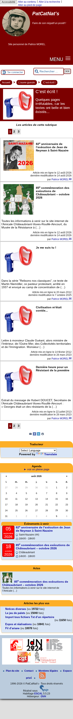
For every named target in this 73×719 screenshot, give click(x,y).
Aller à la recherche (49, 1)
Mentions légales (49, 670)
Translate (50, 454)
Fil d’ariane (12, 628)
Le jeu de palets (15, 613)
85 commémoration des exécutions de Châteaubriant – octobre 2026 (43, 546)
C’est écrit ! (49, 82)
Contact (29, 670)
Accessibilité (8, 2)
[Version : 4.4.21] (44, 690)
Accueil (6, 82)
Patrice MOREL (60, 179)
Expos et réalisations (18, 624)
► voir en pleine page (36, 469)
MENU (56, 59)
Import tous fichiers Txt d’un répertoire (29, 617)
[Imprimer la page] (42, 434)
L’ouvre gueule (26, 82)
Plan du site (13, 670)
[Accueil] (16, 38)
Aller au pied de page (30, 5)
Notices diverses (15, 608)
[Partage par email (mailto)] (30, 434)
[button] (68, 58)
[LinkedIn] (38, 434)
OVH (43, 696)
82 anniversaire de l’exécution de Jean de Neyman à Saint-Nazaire (43, 529)
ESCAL (38, 693)
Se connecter (15, 72)
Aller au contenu (27, 1)
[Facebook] (34, 434)
